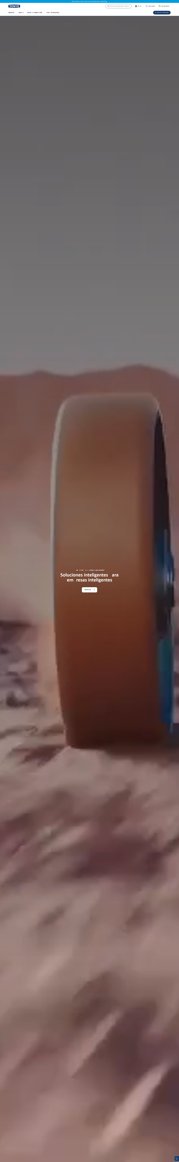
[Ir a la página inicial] (14, 6)
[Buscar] (108, 6)
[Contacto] (176, 1158)
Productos (87, 589)
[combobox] (121, 6)
